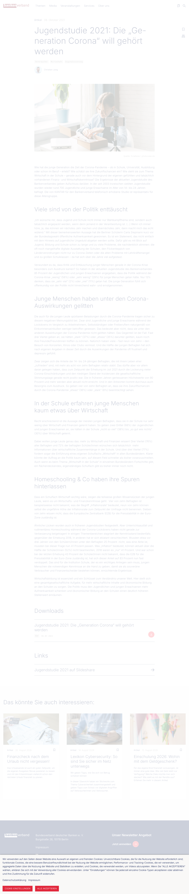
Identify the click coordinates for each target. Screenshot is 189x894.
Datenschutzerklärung (14, 880)
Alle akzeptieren (47, 888)
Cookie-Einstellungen (17, 888)
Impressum (34, 880)
